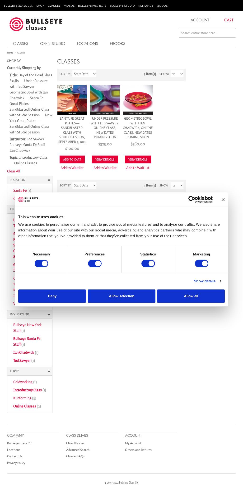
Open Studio (52, 43)
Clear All (13, 171)
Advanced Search (77, 449)
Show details (204, 281)
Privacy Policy (16, 462)
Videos (69, 5)
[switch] (95, 263)
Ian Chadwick (25, 352)
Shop (40, 5)
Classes (54, 5)
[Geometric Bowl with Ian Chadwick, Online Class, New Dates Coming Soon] (138, 100)
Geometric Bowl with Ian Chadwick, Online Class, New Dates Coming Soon (138, 128)
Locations (87, 43)
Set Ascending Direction (100, 74)
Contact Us (14, 456)
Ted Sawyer (24, 360)
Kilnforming (24, 398)
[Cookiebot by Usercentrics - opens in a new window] (192, 199)
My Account (133, 443)
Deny (52, 296)
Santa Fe (22, 190)
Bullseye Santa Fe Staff (27, 341)
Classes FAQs (75, 456)
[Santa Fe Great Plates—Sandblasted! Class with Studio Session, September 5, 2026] (72, 100)
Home (10, 52)
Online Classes (27, 406)
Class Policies (75, 443)
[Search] (231, 33)
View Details (105, 159)
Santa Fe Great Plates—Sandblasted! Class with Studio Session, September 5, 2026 (72, 130)
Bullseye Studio (122, 5)
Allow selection (121, 296)
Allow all (191, 296)
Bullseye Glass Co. (18, 5)
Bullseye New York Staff (27, 327)
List (117, 74)
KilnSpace (145, 5)
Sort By (65, 74)
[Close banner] (223, 199)
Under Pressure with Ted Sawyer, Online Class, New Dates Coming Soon (105, 128)
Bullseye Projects (92, 5)
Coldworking (25, 382)
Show (163, 74)
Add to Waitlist (72, 168)
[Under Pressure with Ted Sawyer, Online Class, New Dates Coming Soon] (105, 100)
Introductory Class (29, 390)
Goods (162, 5)
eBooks (117, 43)
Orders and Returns (138, 449)
